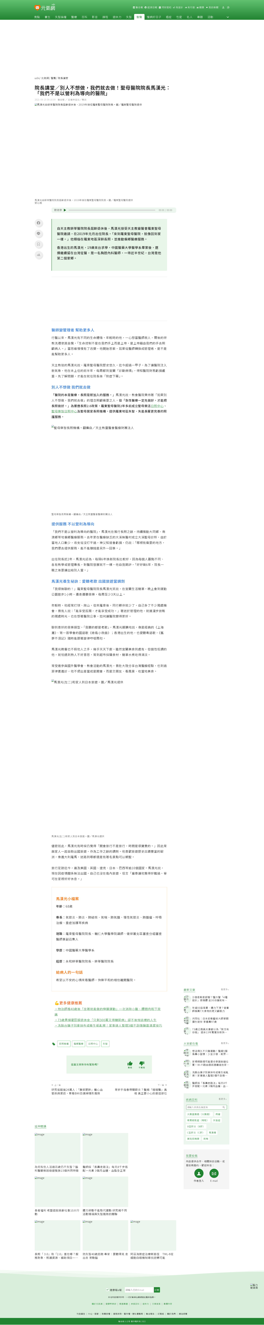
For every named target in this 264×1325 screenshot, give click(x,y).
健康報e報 (116, 1289)
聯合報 (139, 7)
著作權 (127, 1313)
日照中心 (157, 406)
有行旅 (191, 7)
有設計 (179, 7)
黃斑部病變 (193, 1138)
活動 (210, 17)
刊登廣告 (81, 1314)
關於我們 (171, 1314)
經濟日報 (152, 7)
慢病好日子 (154, 17)
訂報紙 (161, 1314)
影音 (95, 17)
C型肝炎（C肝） (196, 1132)
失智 (129, 17)
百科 (84, 17)
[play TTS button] (65, 210)
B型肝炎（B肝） (196, 1126)
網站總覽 (183, 1314)
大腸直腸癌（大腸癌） (199, 1114)
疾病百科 (135, 1304)
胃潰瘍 (212, 1132)
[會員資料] (223, 7)
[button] (228, 16)
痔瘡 (218, 1114)
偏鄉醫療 (78, 1043)
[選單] (228, 7)
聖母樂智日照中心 (64, 411)
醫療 (74, 17)
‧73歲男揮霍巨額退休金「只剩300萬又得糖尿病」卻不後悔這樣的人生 (106, 1019)
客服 (96, 1313)
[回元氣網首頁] (48, 7)
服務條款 (117, 1313)
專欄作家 (168, 1304)
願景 (201, 7)
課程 (105, 17)
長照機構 (64, 1043)
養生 (47, 17)
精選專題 (123, 1304)
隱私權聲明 (137, 1313)
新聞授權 (106, 1314)
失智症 (216, 1120)
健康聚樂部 (111, 1304)
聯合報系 (150, 1314)
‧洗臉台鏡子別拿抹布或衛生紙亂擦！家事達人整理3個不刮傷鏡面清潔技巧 (108, 1025)
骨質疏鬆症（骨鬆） (198, 1120)
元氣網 (45, 78)
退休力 (117, 17)
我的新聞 (213, 7)
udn (37, 78)
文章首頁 (156, 1304)
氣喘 (205, 1138)
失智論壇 (61, 17)
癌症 (169, 17)
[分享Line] (38, 233)
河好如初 (166, 7)
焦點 (37, 17)
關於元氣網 (97, 1304)
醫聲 (139, 17)
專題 (200, 17)
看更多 (224, 989)
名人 (190, 17)
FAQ (90, 1313)
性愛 (179, 17)
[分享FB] (38, 223)
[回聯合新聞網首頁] (37, 8)
